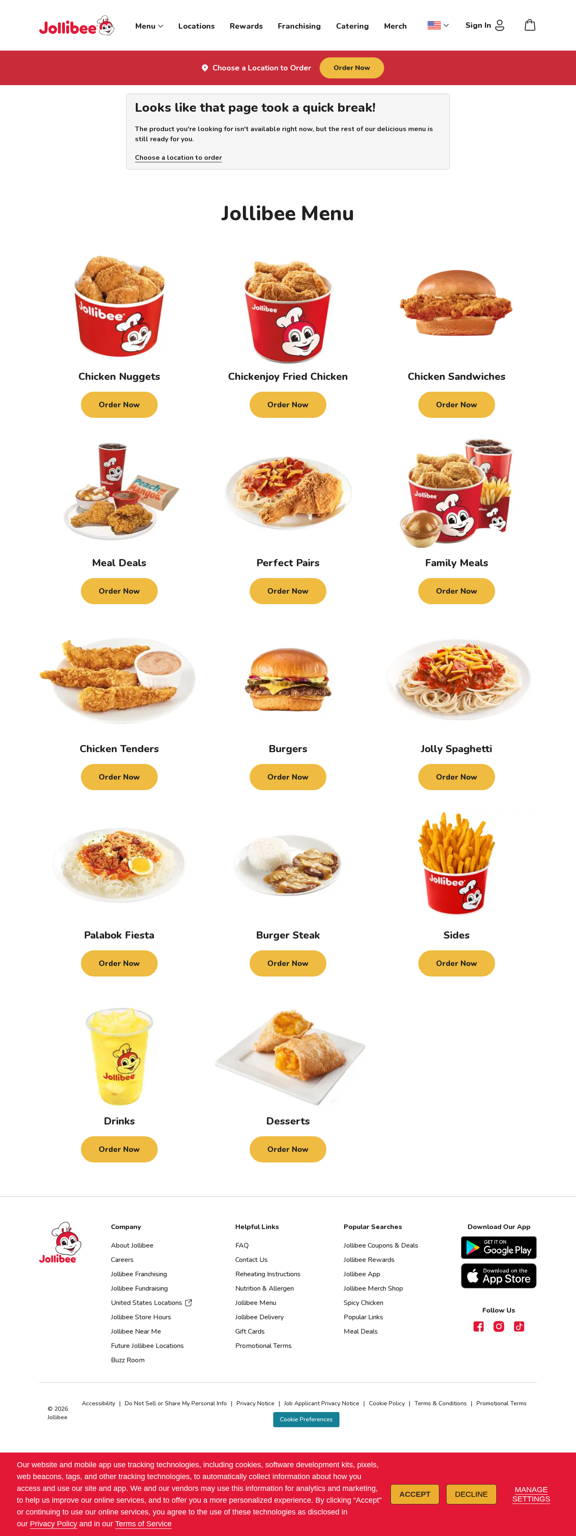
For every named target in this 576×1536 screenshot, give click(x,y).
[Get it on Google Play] (499, 1247)
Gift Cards (250, 1331)
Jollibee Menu (255, 1302)
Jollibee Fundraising (139, 1288)
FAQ (242, 1245)
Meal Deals (361, 1331)
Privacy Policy (53, 1524)
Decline (471, 1494)
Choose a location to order (178, 157)
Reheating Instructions (268, 1274)
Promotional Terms (263, 1345)
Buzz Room (128, 1360)
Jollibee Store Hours (141, 1317)
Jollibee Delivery (259, 1317)
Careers (122, 1259)
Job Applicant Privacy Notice (321, 1403)
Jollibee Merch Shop (373, 1288)
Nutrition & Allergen (264, 1288)
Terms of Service (143, 1524)
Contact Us (251, 1259)
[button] (306, 1419)
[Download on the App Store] (499, 1276)
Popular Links (363, 1317)
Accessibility (98, 1403)
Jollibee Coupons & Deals (381, 1245)
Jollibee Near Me (136, 1331)
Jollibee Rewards (369, 1259)
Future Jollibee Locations (147, 1345)
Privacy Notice (256, 1403)
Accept (415, 1494)
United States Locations (146, 1302)
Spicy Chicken (363, 1302)
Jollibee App (362, 1274)
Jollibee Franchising (139, 1274)
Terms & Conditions (441, 1403)
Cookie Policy (387, 1403)
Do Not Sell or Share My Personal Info (176, 1403)
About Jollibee (132, 1245)
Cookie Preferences (306, 1419)
